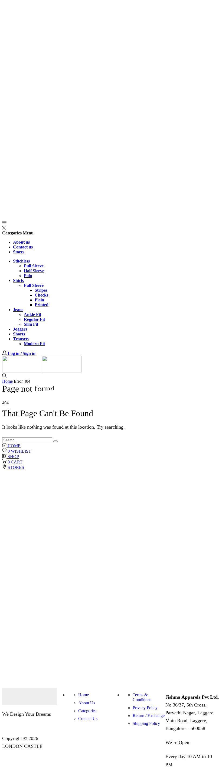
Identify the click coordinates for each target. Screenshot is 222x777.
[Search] (55, 441)
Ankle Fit (32, 314)
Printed (41, 304)
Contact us (23, 247)
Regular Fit (34, 319)
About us (21, 242)
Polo (28, 275)
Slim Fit (31, 324)
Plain (39, 300)
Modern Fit (34, 343)
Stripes (41, 290)
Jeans (18, 309)
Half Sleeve (34, 270)
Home (7, 381)
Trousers (21, 339)
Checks (41, 295)
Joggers (20, 329)
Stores (18, 252)
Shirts (18, 280)
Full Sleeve (34, 266)
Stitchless (21, 261)
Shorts (19, 334)
